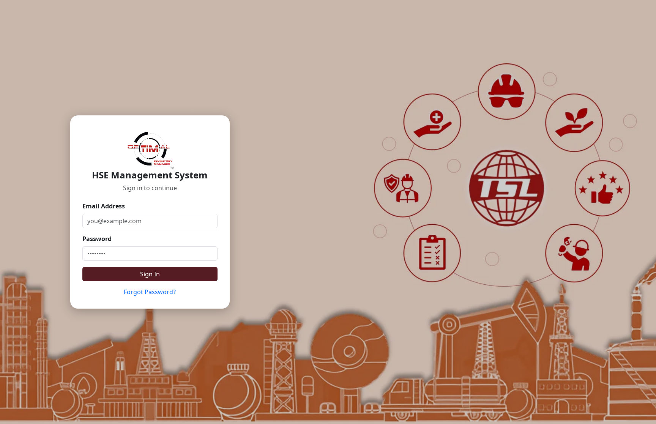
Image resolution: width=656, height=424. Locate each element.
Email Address (103, 206)
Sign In (150, 274)
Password (97, 239)
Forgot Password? (150, 292)
